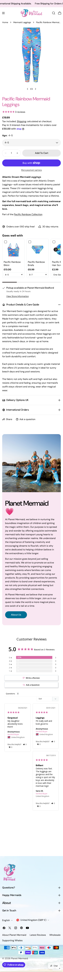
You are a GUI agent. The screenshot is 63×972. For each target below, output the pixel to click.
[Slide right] (35, 89)
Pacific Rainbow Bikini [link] (12, 263)
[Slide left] (27, 89)
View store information (17, 296)
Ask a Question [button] (33, 685)
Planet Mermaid (19, 958)
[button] (56, 250)
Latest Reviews (38, 934)
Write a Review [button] (33, 678)
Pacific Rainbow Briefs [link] (36, 263)
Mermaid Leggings (22, 22)
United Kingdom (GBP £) (33, 920)
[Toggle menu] (3, 13)
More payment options (31, 170)
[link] (13, 249)
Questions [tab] (10, 693)
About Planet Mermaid (14, 934)
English (6, 920)
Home (5, 22)
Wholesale (55, 934)
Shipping (21, 121)
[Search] (54, 13)
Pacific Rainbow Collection (28, 214)
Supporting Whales (12, 940)
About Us (16, 614)
